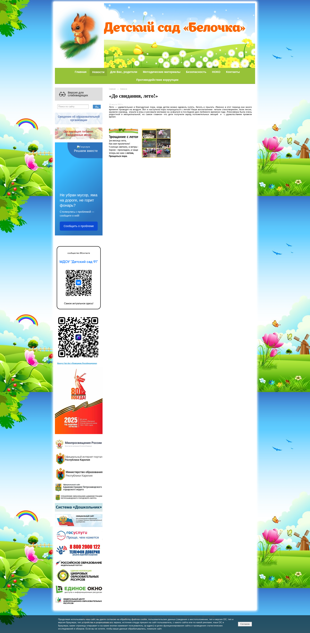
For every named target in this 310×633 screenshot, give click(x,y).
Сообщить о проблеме (79, 226)
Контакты (233, 72)
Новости (98, 72)
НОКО (216, 72)
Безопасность (196, 72)
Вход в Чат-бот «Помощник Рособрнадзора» (77, 363)
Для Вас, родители (123, 72)
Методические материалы (161, 72)
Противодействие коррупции (157, 79)
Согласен (245, 624)
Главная (81, 72)
